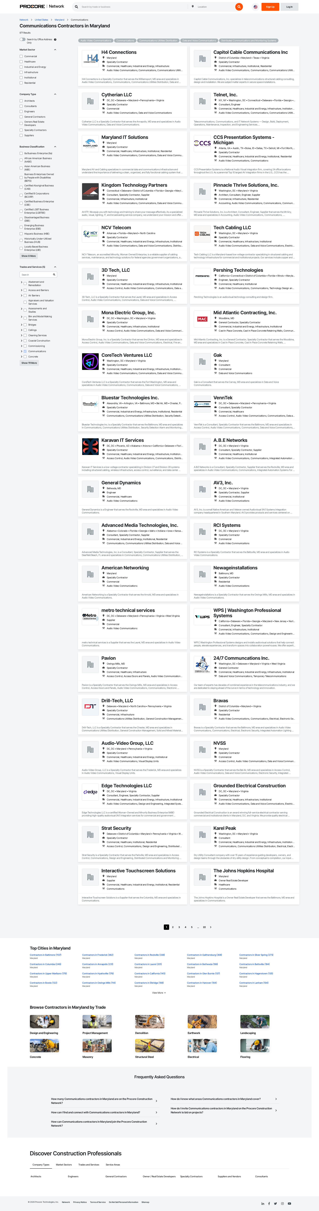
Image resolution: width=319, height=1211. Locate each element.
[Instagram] (282, 1203)
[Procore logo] (32, 7)
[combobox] (215, 6)
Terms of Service (98, 1202)
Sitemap (145, 1202)
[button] (21, 56)
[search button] (239, 7)
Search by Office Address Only (39, 41)
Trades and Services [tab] (88, 1164)
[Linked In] (263, 1203)
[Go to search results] (54, 275)
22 (204, 927)
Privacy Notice (80, 1202)
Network (56, 6)
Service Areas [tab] (113, 1164)
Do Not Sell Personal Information (123, 1202)
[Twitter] (275, 1203)
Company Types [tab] (41, 1164)
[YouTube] (289, 1203)
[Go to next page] (210, 927)
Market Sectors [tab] (64, 1164)
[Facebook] (269, 1204)
